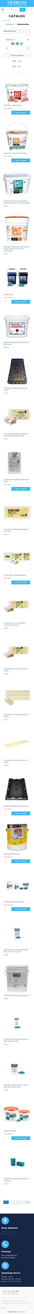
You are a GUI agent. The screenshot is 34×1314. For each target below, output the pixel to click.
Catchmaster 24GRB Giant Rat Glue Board (16, 481)
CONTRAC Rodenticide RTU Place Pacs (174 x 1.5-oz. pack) (16, 1086)
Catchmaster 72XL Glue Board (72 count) (16, 761)
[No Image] (21, 43)
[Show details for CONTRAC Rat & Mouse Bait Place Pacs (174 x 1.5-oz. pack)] (17, 933)
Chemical (9, 24)
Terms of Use (25, 1303)
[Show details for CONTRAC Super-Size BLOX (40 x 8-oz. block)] (17, 1162)
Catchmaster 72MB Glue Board (15, 575)
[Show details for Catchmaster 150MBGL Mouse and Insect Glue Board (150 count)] (17, 417)
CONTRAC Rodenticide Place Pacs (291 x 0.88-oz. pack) (16, 1040)
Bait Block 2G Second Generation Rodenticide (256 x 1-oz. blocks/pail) (17, 202)
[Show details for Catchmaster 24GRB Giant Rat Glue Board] (17, 463)
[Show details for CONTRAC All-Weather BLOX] (17, 885)
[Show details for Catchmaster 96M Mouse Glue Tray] (17, 789)
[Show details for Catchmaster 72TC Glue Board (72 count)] (17, 652)
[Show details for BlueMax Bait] (17, 277)
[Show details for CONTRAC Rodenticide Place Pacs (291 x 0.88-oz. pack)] (17, 1022)
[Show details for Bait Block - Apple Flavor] (17, 88)
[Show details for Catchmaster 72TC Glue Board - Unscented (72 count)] (17, 606)
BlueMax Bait (8, 295)
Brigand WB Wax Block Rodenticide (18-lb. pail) (16, 343)
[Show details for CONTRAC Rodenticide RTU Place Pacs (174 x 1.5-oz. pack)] (17, 1068)
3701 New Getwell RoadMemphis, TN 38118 (9, 1233)
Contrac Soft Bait (10, 1131)
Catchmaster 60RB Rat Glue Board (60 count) (16, 530)
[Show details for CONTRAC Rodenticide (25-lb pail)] (17, 979)
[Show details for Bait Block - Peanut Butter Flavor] (17, 136)
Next (28, 1202)
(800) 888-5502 (11, 1255)
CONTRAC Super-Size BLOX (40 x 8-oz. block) (16, 1180)
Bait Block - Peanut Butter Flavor (15, 153)
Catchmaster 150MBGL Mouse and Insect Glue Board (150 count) (16, 435)
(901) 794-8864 (9, 1258)
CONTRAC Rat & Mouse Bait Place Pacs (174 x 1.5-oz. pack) (16, 951)
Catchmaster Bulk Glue (12, 854)
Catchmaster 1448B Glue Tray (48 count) (15, 389)
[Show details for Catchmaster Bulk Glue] (17, 837)
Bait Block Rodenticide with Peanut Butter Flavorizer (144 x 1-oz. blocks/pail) (16, 249)
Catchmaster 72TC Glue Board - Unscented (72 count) (15, 624)
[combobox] (17, 39)
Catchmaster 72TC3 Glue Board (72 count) (16, 716)
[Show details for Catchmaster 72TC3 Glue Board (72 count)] (17, 698)
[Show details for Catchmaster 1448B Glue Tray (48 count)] (17, 371)
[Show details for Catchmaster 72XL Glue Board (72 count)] (17, 743)
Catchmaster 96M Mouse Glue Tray (16, 806)
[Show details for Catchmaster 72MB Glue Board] (17, 558)
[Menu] (2, 9)
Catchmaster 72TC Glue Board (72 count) (16, 670)
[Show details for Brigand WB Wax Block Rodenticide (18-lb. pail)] (17, 325)
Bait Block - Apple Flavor (13, 105)
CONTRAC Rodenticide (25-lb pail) (16, 996)
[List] (18, 43)
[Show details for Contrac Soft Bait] (17, 1114)
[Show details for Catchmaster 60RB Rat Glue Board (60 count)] (17, 512)
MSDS (19, 66)
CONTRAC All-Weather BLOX (14, 902)
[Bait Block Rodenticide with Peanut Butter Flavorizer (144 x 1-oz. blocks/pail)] (17, 230)
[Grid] (13, 43)
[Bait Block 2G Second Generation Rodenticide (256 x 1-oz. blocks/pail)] (17, 184)
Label (20, 61)
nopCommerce (21, 1312)
